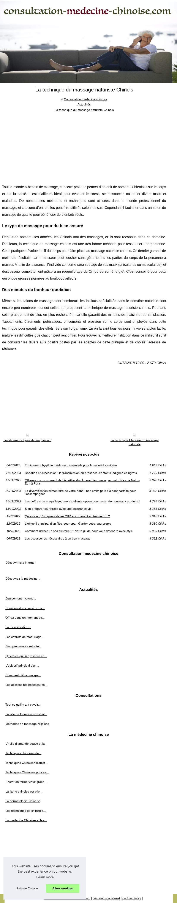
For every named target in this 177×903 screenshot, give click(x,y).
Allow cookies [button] (62, 888)
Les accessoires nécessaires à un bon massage (57, 538)
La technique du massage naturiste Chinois (84, 110)
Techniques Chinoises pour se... (27, 772)
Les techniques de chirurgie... (25, 810)
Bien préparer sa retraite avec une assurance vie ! (59, 508)
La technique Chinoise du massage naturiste (135, 442)
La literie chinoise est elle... (23, 791)
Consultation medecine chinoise (85, 99)
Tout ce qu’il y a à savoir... (23, 704)
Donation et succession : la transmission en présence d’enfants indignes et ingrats (81, 472)
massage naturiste (105, 251)
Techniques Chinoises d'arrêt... (26, 763)
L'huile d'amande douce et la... (26, 743)
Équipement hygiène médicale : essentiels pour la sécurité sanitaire (71, 465)
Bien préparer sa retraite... (23, 646)
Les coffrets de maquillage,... (25, 637)
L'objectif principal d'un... (22, 665)
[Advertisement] (84, 145)
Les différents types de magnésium (27, 440)
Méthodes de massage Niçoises (27, 723)
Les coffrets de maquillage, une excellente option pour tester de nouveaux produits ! (82, 501)
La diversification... (18, 627)
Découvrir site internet (20, 562)
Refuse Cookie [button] (27, 888)
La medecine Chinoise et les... (26, 820)
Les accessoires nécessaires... (26, 684)
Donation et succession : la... (25, 608)
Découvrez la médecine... (22, 578)
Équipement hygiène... (20, 598)
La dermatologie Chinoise (22, 801)
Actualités (84, 104)
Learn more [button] (45, 877)
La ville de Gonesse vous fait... (26, 714)
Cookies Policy (131, 898)
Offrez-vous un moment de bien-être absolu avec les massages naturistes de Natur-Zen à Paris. (82, 482)
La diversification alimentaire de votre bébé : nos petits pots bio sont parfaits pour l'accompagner (80, 492)
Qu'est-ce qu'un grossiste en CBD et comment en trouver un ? (67, 516)
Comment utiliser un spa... (23, 675)
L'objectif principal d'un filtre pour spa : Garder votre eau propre (68, 523)
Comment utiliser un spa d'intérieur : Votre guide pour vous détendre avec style (79, 530)
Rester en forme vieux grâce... (26, 781)
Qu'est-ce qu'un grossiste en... (26, 656)
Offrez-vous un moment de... (25, 617)
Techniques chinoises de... (23, 753)
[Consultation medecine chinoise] (88, 41)
